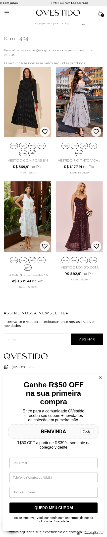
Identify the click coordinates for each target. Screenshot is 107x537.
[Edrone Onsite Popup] (53, 268)
